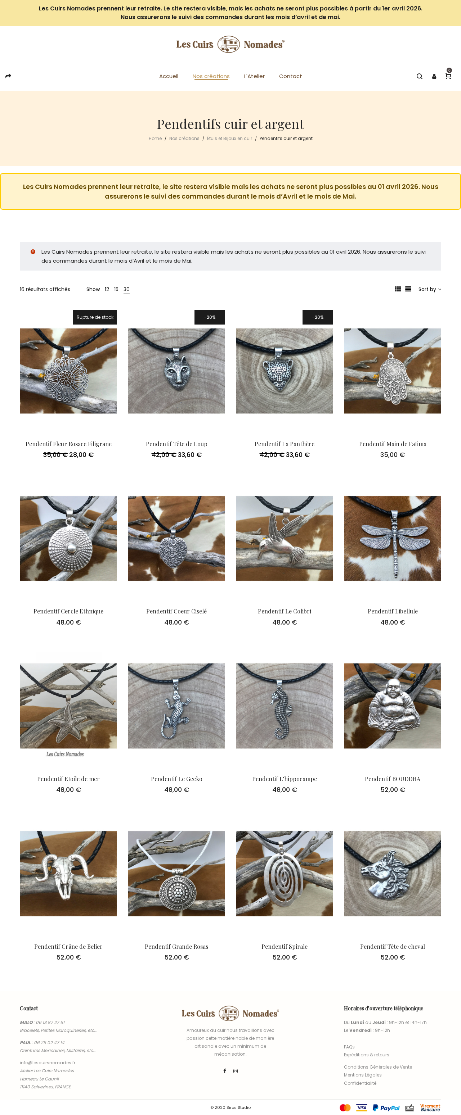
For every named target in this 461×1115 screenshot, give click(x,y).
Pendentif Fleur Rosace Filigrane (69, 444)
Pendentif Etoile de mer (68, 779)
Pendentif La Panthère (284, 444)
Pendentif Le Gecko (176, 779)
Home (155, 138)
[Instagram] (235, 1071)
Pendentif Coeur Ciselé (176, 611)
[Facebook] (224, 1071)
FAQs (349, 1047)
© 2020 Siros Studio (230, 1107)
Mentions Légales (363, 1075)
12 (107, 289)
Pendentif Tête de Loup (176, 444)
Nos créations (184, 138)
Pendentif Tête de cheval (392, 946)
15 (116, 289)
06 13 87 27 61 (50, 1022)
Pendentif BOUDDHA (392, 779)
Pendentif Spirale (284, 946)
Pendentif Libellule (393, 611)
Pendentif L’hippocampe (284, 779)
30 (127, 289)
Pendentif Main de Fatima (392, 444)
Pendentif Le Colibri (284, 611)
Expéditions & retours (366, 1055)
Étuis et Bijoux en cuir (229, 138)
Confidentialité (360, 1083)
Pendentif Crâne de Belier (68, 946)
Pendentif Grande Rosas (176, 946)
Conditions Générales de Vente (378, 1067)
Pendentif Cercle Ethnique (68, 611)
